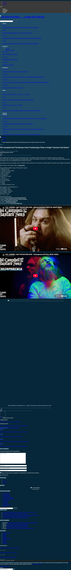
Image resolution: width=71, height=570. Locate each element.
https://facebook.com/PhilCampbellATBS (15, 197)
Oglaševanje (5, 10)
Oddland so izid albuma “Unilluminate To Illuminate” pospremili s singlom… (22, 38)
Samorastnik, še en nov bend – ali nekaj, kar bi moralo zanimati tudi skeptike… (23, 129)
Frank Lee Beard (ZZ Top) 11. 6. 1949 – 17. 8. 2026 (16, 94)
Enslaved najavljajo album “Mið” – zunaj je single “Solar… (18, 33)
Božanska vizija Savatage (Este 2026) (13, 87)
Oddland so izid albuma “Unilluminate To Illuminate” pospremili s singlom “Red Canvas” (20, 515)
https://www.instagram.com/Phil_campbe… (16, 199)
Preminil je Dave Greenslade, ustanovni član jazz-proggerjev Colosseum (22, 110)
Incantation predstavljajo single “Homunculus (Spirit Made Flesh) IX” (14, 425)
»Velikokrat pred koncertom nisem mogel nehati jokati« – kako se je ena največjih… (25, 118)
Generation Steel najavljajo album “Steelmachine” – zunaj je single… (21, 27)
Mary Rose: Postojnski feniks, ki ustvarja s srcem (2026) (18, 124)
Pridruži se (5, 11)
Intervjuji (5, 114)
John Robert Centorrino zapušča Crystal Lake (17, 524)
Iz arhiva (8, 49)
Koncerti (5, 113)
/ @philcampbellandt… (11, 202)
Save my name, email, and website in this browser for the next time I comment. (20, 473)
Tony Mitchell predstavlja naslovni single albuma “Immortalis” (15, 517)
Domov (4, 8)
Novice (4, 23)
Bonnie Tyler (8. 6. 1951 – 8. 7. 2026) (12, 105)
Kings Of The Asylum (19, 407)
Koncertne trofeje (8, 499)
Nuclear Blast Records (28, 407)
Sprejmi (34, 564)
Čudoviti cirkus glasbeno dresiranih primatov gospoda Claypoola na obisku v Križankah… (26, 82)
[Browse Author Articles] (3, 416)
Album (1, 407)
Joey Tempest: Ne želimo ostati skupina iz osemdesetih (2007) (23, 522)
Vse (6, 47)
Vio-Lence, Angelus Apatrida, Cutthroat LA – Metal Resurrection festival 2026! (23, 77)
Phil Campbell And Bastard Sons (39, 407)
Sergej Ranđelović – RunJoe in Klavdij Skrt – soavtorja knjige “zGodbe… (21, 134)
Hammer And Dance (7, 407)
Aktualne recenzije (10, 50)
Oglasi (4, 541)
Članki (4, 90)
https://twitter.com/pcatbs (11, 200)
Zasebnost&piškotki (5, 566)
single (47, 407)
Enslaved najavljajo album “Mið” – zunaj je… (8, 552)
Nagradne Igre (7, 504)
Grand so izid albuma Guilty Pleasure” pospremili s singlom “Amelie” (21, 43)
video (49, 407)
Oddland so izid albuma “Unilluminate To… (8, 557)
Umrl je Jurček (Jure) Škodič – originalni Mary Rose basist (18, 99)
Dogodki (5, 506)
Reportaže (5, 67)
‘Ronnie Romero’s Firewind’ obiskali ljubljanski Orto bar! (20, 528)
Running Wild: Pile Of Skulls (10, 54)
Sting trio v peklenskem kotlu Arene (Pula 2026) (15, 71)
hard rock (13, 407)
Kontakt (4, 12)
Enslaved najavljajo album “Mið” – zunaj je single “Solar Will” (15, 513)
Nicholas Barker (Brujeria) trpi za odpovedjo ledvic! (10, 421)
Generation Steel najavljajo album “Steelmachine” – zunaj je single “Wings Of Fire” (19, 512)
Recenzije (5, 46)
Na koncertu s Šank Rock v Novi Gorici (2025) (17, 525)
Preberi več (39, 564)
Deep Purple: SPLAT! (8, 65)
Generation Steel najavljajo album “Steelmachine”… (10, 548)
